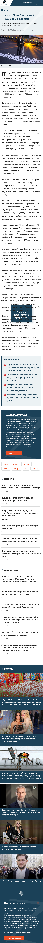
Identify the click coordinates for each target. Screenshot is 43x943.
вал (26, 469)
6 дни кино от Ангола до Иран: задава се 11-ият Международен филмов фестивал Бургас (23, 367)
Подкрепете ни (14, 453)
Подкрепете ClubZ (14, 938)
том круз (17, 469)
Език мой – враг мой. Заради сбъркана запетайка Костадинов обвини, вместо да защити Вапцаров (21, 812)
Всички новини (29, 3)
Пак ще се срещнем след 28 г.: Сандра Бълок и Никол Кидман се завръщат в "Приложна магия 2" (19, 738)
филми (6, 464)
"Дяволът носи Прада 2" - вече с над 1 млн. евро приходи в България (23, 377)
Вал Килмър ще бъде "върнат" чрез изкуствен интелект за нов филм (23, 398)
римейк (15, 464)
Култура (6, 10)
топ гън (6, 469)
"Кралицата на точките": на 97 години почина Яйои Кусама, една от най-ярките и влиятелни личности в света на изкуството (21, 702)
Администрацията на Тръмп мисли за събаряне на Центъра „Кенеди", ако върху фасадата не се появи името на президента (22, 775)
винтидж (27, 464)
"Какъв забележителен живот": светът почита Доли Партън (19, 848)
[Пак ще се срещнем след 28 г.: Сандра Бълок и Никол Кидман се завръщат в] (21, 722)
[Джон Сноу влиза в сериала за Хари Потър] (21, 866)
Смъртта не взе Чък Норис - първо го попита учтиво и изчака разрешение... (20, 388)
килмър (35, 469)
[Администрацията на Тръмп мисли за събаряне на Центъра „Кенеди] (21, 758)
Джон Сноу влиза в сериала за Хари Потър (21, 881)
